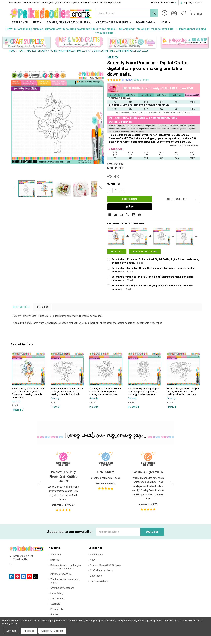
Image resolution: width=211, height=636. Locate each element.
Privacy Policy (57, 609)
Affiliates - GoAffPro (61, 574)
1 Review (42, 307)
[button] (26, 43)
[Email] (115, 214)
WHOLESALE (57, 598)
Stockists (55, 603)
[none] (57, 117)
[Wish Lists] (184, 13)
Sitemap (54, 614)
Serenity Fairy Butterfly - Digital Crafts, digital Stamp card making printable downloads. (183, 391)
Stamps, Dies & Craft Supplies (67, 22)
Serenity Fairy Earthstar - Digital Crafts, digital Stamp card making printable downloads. (67, 391)
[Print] (121, 214)
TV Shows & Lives (99, 581)
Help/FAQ (55, 560)
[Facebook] (109, 214)
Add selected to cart (144, 251)
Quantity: (113, 184)
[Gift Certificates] (174, 13)
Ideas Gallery (57, 593)
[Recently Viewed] (165, 13)
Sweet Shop (20, 22)
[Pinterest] (139, 214)
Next (100, 189)
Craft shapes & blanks (112, 22)
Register (197, 2)
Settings (11, 631)
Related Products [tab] (22, 344)
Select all (117, 251)
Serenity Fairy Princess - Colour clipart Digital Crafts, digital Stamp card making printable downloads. (28, 393)
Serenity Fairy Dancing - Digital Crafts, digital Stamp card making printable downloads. (105, 391)
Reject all (28, 631)
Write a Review (141, 79)
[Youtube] (29, 576)
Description (21, 307)
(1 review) (127, 79)
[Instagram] (11, 576)
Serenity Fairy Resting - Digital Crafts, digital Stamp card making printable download (143, 391)
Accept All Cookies (52, 631)
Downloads (144, 22)
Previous (14, 189)
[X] (127, 214)
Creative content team (62, 588)
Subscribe (55, 554)
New (36, 22)
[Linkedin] (133, 214)
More (163, 22)
